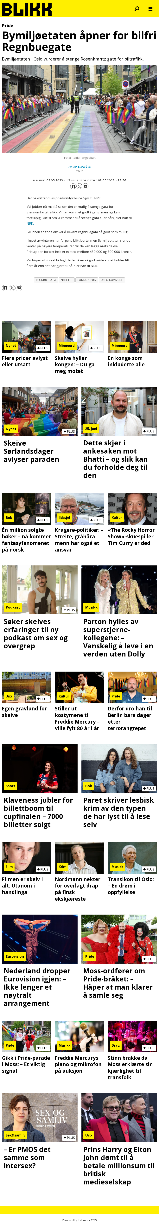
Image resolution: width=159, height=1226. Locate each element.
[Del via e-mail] (85, 186)
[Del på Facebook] (73, 186)
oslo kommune (112, 280)
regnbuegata (46, 280)
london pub (87, 280)
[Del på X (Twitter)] (79, 186)
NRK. (30, 223)
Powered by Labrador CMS (79, 1220)
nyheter (67, 280)
